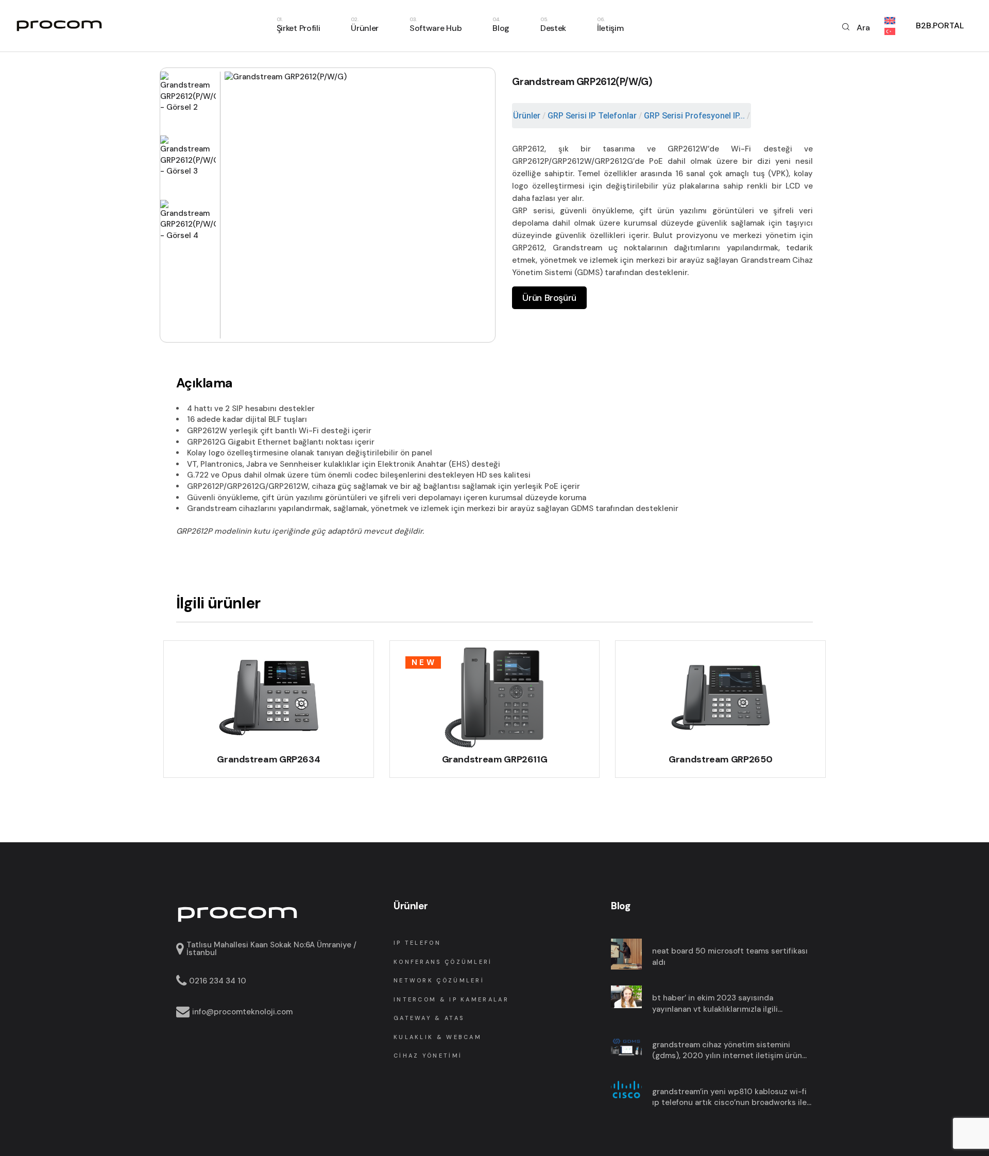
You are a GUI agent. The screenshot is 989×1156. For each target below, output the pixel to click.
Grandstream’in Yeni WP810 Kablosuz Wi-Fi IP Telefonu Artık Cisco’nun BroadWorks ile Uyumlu (729, 1097)
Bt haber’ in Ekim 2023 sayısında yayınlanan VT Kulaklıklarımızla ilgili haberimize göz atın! (715, 1004)
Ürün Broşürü (549, 298)
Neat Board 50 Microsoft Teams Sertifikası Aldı (730, 956)
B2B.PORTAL (940, 25)
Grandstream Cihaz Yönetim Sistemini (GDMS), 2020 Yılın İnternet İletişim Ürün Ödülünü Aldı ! (727, 1051)
